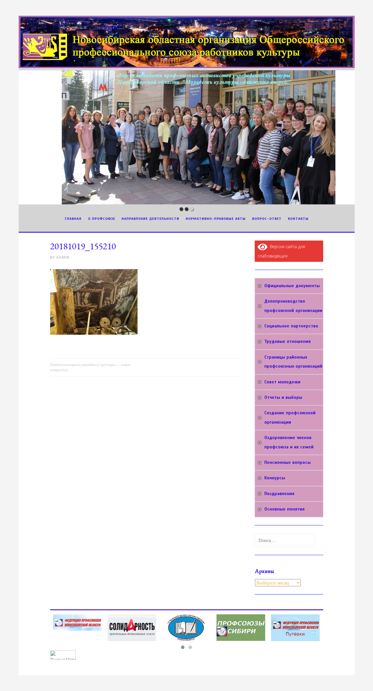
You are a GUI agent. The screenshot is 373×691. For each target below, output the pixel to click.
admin (62, 257)
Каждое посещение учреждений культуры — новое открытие (90, 367)
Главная (73, 218)
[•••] (187, 137)
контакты (298, 218)
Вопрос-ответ (266, 218)
